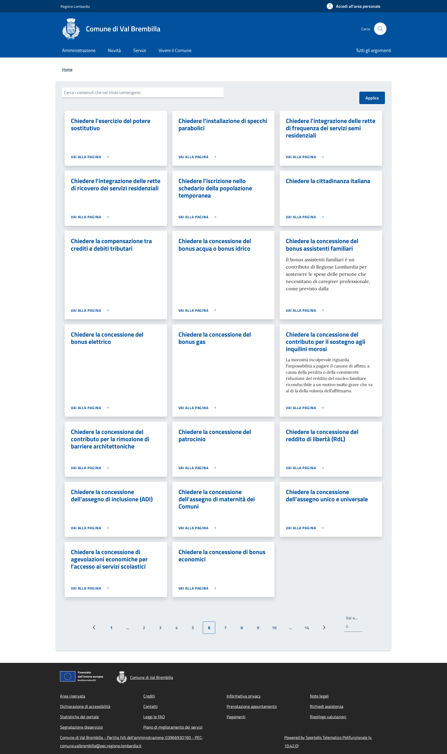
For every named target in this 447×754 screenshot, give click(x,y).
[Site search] (380, 29)
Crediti (149, 696)
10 (276, 629)
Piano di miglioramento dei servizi (173, 727)
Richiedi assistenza (326, 706)
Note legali (319, 696)
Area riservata (72, 696)
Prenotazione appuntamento (252, 706)
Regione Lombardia (75, 6)
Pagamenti (236, 717)
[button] (353, 6)
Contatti (150, 706)
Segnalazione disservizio (81, 727)
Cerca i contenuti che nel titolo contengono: (102, 92)
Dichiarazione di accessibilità (85, 706)
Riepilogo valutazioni (328, 717)
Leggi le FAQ (154, 717)
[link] (91, 157)
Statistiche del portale (79, 717)
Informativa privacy (244, 696)
